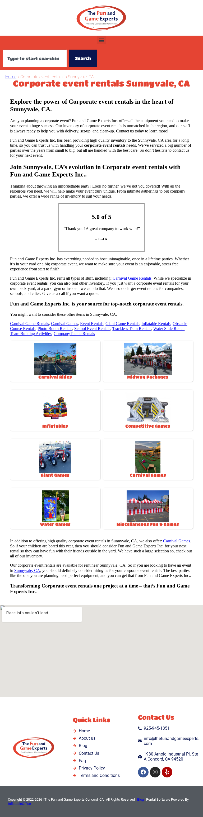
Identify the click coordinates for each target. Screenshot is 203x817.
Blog (140, 799)
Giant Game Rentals (122, 323)
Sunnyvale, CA (27, 570)
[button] (101, 40)
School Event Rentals (92, 328)
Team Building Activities (31, 333)
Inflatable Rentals (155, 323)
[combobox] (35, 58)
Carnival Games (64, 323)
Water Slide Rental (168, 328)
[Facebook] (143, 772)
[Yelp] (167, 772)
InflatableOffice (19, 804)
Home (10, 76)
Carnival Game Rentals (132, 278)
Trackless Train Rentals (131, 328)
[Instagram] (155, 772)
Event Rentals (91, 323)
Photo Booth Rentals (55, 328)
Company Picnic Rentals (74, 333)
